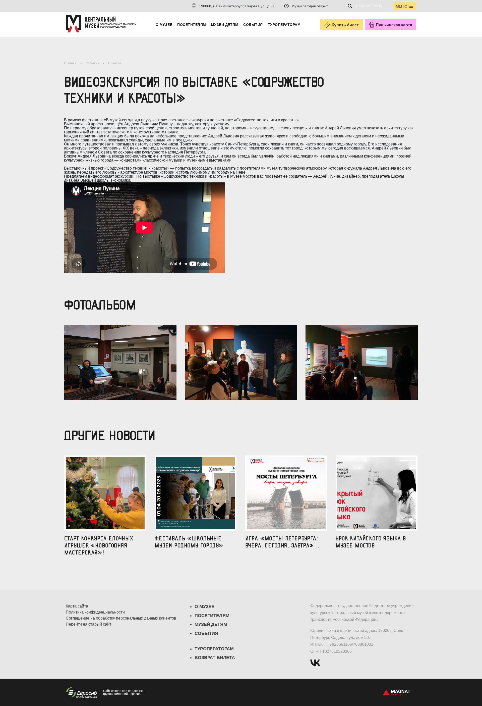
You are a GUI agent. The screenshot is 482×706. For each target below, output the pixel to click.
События (253, 25)
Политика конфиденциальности (95, 612)
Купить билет (345, 25)
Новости (114, 63)
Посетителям (191, 25)
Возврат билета (215, 657)
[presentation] (65, 358)
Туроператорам (284, 25)
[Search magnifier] (351, 6)
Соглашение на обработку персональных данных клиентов (121, 618)
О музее (164, 25)
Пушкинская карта (394, 25)
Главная (70, 63)
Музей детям (224, 25)
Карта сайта (77, 606)
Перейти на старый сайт (88, 624)
